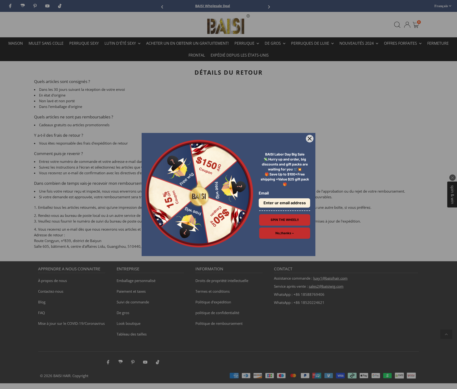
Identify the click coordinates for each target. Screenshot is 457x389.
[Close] (309, 138)
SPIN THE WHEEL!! (285, 220)
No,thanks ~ (284, 233)
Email (264, 193)
